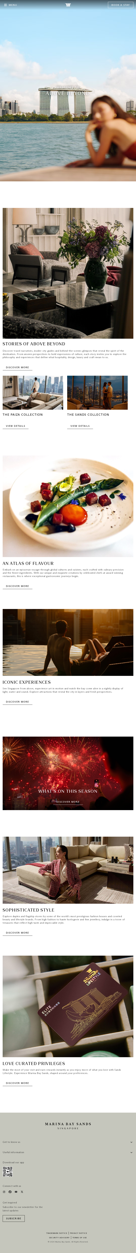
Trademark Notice (56, 1233)
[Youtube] (16, 1192)
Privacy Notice (78, 1233)
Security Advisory (59, 1238)
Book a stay (120, 5)
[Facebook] (10, 1192)
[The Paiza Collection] (33, 394)
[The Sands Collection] (97, 394)
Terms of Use (79, 1238)
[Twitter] (22, 1192)
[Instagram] (4, 1192)
